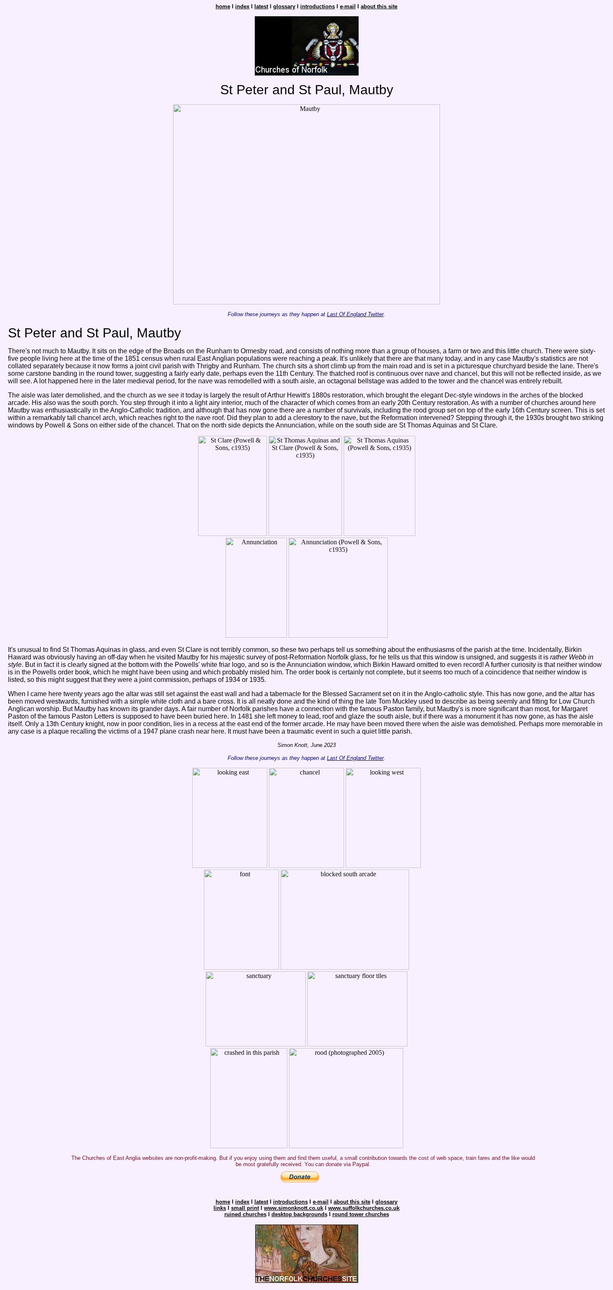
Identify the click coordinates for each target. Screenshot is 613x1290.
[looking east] (229, 865)
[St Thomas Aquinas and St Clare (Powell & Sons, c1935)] (305, 533)
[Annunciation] (256, 635)
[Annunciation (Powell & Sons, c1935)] (338, 635)
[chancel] (306, 865)
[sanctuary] (256, 1044)
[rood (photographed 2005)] (346, 1145)
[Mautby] (306, 302)
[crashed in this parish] (248, 1145)
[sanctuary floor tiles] (357, 1044)
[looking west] (383, 865)
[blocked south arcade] (345, 967)
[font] (241, 967)
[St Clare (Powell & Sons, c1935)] (232, 533)
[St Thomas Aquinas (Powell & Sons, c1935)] (379, 533)
